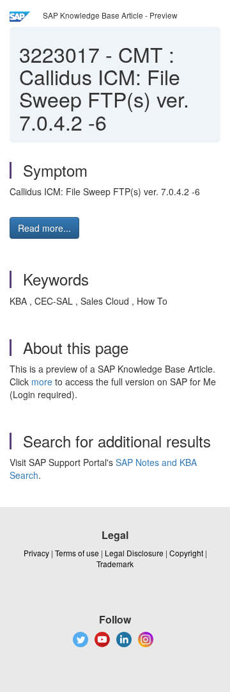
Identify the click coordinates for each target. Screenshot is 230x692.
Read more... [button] (44, 227)
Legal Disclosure (134, 552)
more (41, 381)
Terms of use (77, 552)
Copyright (186, 552)
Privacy (36, 552)
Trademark (115, 563)
